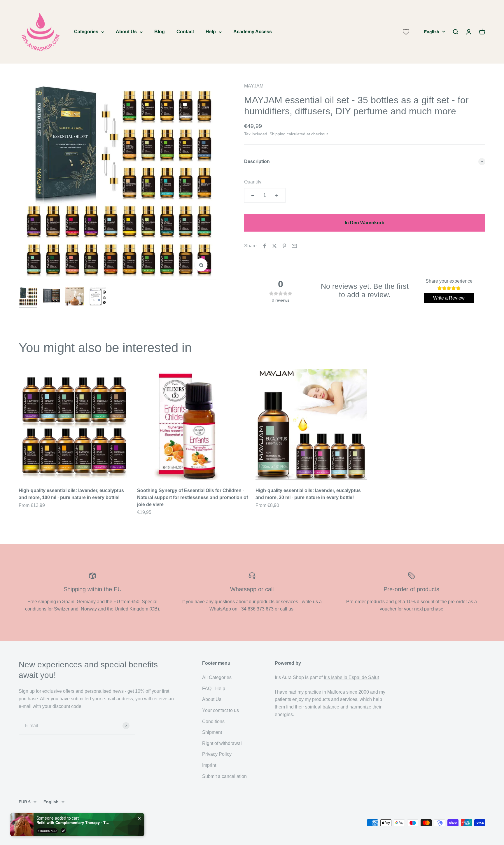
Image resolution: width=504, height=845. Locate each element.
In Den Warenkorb (364, 222)
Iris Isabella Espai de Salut (351, 677)
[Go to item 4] (98, 297)
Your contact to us (220, 710)
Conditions (213, 721)
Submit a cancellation (224, 776)
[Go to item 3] (74, 297)
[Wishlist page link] (406, 32)
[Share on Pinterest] (284, 246)
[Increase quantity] (276, 195)
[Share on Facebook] (265, 246)
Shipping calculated (287, 134)
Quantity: (253, 181)
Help (211, 31)
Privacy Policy (217, 754)
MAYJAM (253, 85)
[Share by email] (294, 246)
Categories (86, 31)
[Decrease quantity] (252, 195)
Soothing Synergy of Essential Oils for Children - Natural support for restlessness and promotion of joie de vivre (192, 497)
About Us (126, 31)
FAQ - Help (213, 688)
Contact (185, 31)
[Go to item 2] (51, 297)
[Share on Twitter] (274, 246)
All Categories (217, 677)
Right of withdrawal (222, 743)
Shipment (212, 732)
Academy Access (252, 31)
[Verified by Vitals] (63, 830)
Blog (159, 31)
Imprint (209, 765)
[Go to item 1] (28, 297)
